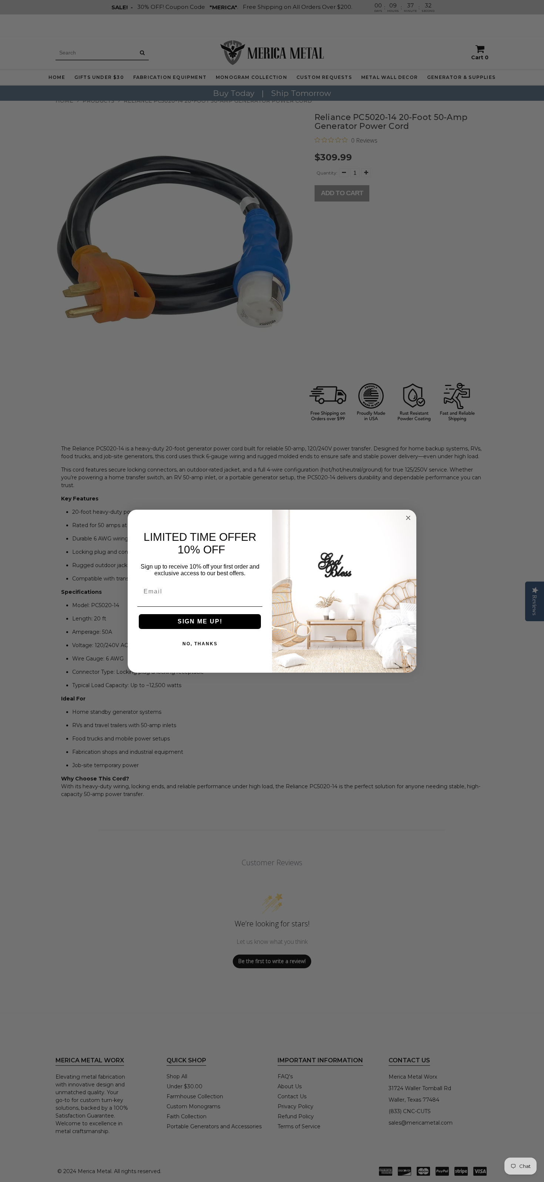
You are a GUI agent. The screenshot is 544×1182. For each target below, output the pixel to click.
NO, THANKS (200, 643)
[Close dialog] (408, 517)
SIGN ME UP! (200, 621)
